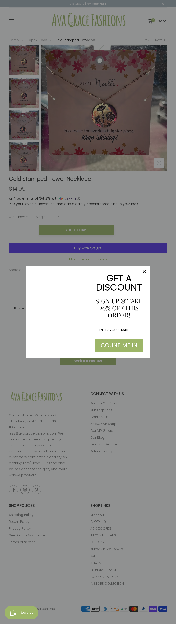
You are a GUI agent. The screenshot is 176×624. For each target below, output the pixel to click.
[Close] (144, 271)
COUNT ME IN (119, 345)
